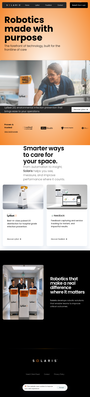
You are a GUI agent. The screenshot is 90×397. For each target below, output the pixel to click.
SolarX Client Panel (33, 374)
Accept (61, 387)
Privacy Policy (59, 374)
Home (27, 5)
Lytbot (37, 5)
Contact (60, 5)
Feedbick (48, 5)
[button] (79, 5)
